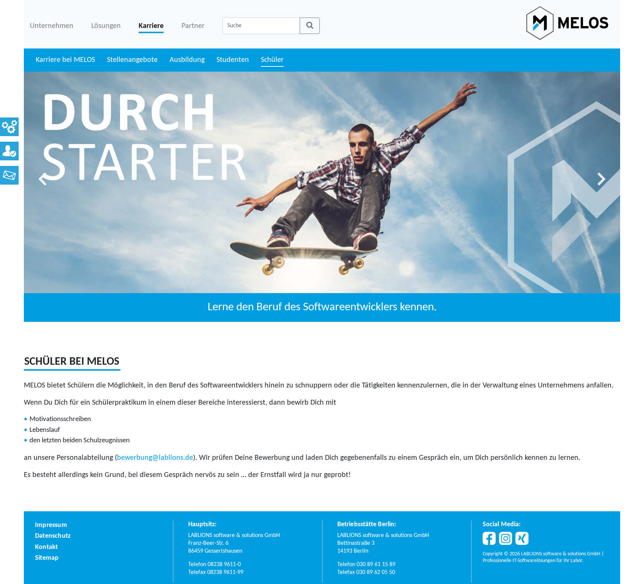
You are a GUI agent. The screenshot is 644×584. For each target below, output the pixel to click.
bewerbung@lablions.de (155, 458)
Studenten (233, 60)
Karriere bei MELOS (65, 60)
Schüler (272, 60)
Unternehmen (51, 26)
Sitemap (47, 558)
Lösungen (106, 26)
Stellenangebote (132, 60)
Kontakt (46, 547)
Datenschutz (52, 536)
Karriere (151, 26)
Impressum (51, 525)
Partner (193, 26)
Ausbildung (187, 60)
